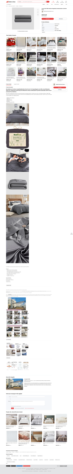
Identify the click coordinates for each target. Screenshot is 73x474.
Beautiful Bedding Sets (26, 455)
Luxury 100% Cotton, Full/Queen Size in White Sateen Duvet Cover (51, 48)
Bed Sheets (8, 455)
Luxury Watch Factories (22, 459)
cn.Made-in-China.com (44, 469)
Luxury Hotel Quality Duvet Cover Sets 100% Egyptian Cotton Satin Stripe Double (41, 48)
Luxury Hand (46, 459)
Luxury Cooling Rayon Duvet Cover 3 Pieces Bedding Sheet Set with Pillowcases (31, 78)
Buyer (47, 4)
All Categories (9, 4)
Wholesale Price (41, 468)
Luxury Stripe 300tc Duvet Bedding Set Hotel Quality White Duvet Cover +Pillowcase (21, 48)
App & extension (56, 4)
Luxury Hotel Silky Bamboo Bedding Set (61, 442)
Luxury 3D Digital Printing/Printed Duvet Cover (10, 48)
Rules (66, 4)
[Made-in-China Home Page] (10, 2)
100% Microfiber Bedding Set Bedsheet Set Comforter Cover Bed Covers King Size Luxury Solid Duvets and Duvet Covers (10, 78)
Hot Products (19, 468)
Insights (54, 468)
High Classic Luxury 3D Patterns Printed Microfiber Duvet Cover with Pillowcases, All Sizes (21, 63)
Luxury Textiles (35, 459)
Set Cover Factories (9, 459)
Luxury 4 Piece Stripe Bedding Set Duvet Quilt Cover (51, 63)
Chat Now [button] (61, 18)
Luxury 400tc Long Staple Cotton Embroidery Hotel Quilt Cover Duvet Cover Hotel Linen (31, 63)
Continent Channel (46, 468)
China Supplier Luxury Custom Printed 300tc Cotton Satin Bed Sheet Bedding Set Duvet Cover (61, 48)
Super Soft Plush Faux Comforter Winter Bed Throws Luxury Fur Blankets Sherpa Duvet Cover (10, 63)
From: (10, 396)
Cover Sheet (15, 459)
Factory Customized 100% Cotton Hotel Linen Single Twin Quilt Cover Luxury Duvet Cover (31, 48)
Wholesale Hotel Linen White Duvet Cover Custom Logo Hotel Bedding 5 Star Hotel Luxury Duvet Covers (41, 63)
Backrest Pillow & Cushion (14, 455)
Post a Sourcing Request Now (29, 408)
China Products (23, 468)
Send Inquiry (48, 18)
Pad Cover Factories (29, 459)
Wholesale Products (36, 468)
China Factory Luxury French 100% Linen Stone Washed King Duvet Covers (61, 63)
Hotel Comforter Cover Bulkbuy (11, 461)
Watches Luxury (57, 459)
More (7, 463)
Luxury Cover (41, 459)
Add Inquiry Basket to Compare (23, 31)
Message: (9, 401)
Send (12, 408)
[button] (45, 1)
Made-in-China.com (33, 469)
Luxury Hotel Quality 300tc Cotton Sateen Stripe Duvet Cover (51, 78)
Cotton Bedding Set (33, 455)
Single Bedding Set (40, 455)
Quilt (20, 455)
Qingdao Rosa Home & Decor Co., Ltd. (48, 11)
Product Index (51, 468)
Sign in (66, 2)
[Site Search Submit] (47, 2)
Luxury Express (52, 459)
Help (51, 4)
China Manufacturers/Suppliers (29, 468)
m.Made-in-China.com (38, 469)
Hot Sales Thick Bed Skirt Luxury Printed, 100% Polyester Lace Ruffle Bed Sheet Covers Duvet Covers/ (21, 78)
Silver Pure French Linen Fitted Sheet (35, 442)
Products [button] (19, 1)
